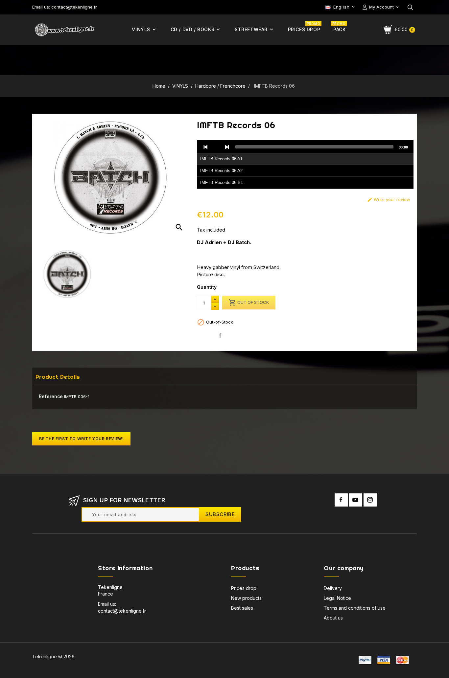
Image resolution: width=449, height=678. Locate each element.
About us (333, 618)
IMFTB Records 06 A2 (221, 170)
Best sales (242, 608)
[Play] (216, 147)
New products (246, 598)
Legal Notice (337, 598)
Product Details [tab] (57, 376)
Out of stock (248, 302)
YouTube (355, 500)
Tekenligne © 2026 (53, 656)
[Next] (227, 147)
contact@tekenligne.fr (122, 611)
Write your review (388, 199)
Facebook (341, 500)
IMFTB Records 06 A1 (221, 158)
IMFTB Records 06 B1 (221, 182)
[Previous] (205, 147)
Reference (51, 396)
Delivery (333, 588)
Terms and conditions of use (355, 608)
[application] (305, 164)
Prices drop (243, 588)
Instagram (370, 500)
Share (220, 335)
